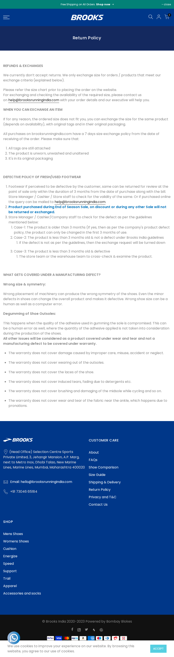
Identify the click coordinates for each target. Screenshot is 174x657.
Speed (8, 563)
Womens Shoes (16, 541)
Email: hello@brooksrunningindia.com (41, 481)
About (94, 452)
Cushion (9, 548)
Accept (158, 648)
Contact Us (98, 504)
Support (10, 571)
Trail (6, 578)
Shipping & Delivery (105, 482)
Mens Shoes (13, 533)
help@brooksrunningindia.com (33, 100)
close (167, 4)
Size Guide (97, 474)
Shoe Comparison (103, 467)
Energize (10, 556)
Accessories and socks (22, 593)
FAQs (93, 459)
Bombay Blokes (119, 621)
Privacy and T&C (102, 497)
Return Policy (100, 489)
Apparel (10, 585)
